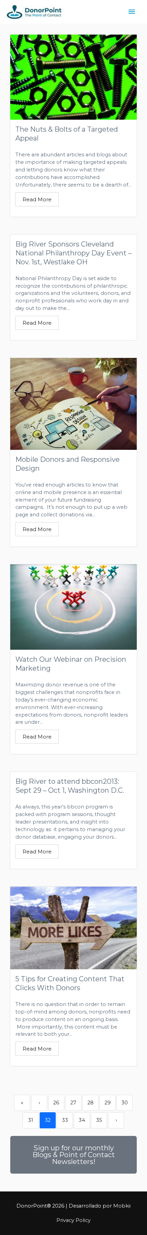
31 (30, 1120)
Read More (37, 199)
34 (82, 1120)
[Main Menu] (131, 12)
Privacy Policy (73, 1220)
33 (65, 1120)
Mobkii (122, 1206)
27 (73, 1103)
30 (124, 1103)
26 (56, 1103)
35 (99, 1120)
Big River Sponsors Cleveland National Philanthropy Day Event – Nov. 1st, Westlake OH (73, 253)
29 (108, 1103)
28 (91, 1103)
